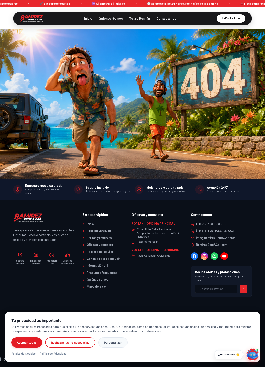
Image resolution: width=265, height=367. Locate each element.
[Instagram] (204, 256)
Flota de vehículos (99, 231)
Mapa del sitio (96, 286)
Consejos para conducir (103, 258)
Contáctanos (166, 18)
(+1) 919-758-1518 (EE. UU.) (214, 224)
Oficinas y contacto (100, 244)
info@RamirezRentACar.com (215, 238)
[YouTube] (224, 256)
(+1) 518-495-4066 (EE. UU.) (215, 231)
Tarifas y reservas (99, 238)
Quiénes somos (97, 279)
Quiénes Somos (111, 18)
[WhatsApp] (214, 256)
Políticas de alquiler (100, 251)
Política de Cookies (23, 353)
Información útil (97, 265)
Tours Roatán (139, 18)
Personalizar (113, 342)
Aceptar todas (27, 342)
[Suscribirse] (243, 289)
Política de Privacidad (53, 353)
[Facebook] (194, 256)
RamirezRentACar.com (211, 244)
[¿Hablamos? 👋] (252, 354)
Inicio (88, 18)
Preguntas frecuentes (102, 272)
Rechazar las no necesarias (70, 342)
